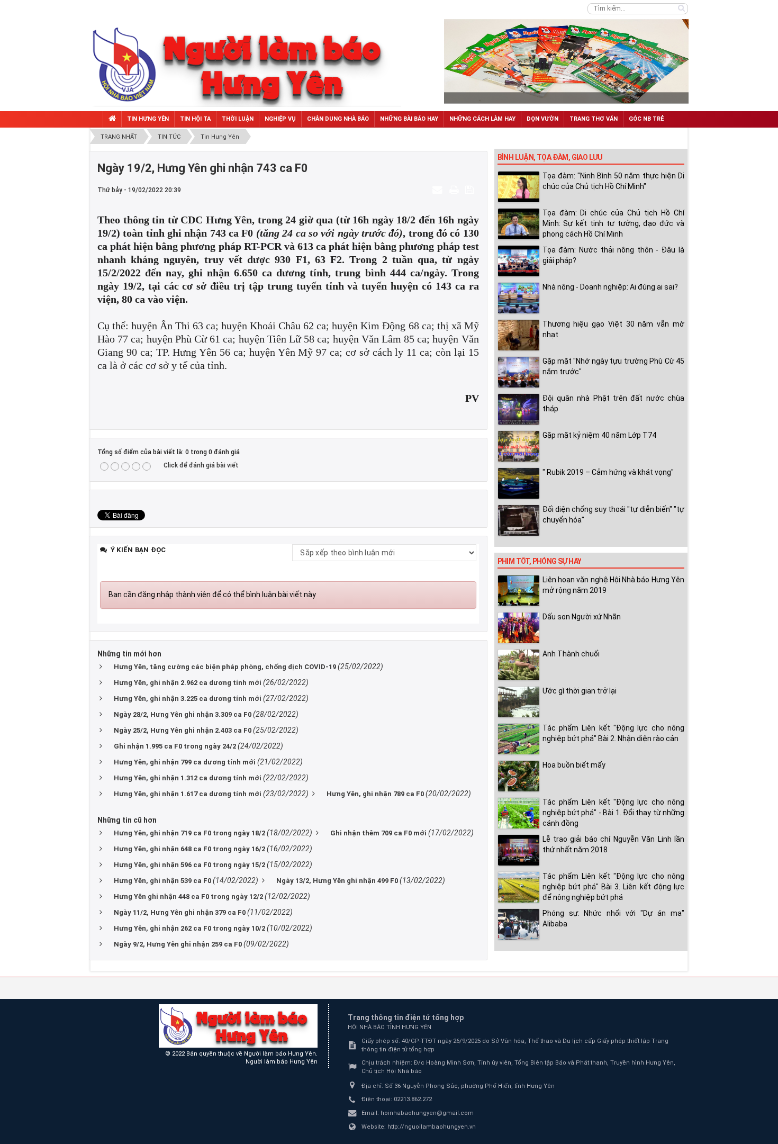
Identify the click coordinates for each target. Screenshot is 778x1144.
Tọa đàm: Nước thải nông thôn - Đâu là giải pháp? (613, 255)
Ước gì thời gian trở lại (579, 691)
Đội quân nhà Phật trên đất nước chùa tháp (613, 403)
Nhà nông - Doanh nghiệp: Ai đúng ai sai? (610, 287)
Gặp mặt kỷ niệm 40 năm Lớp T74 (599, 435)
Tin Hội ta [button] (195, 118)
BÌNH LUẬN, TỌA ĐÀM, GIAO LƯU (550, 157)
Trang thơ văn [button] (593, 118)
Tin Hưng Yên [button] (148, 118)
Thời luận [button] (238, 118)
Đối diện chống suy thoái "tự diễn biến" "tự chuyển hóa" (613, 514)
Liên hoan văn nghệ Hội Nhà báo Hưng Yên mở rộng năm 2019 (613, 584)
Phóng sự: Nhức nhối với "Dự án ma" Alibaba (613, 918)
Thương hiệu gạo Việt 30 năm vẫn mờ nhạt (613, 329)
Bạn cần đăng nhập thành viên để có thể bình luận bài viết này (212, 594)
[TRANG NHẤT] (112, 119)
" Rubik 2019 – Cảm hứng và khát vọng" (608, 472)
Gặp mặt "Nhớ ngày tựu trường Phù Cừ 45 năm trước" (613, 366)
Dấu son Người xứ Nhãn (581, 616)
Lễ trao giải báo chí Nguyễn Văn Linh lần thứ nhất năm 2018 (613, 844)
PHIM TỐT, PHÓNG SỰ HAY (539, 561)
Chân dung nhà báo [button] (338, 118)
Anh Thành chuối (571, 654)
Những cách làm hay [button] (482, 118)
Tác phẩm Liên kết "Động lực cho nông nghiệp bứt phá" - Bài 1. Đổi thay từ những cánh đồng (613, 812)
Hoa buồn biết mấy (573, 765)
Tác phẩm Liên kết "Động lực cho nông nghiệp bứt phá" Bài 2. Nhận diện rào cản (613, 733)
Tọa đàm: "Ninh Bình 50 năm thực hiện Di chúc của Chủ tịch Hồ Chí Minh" (613, 181)
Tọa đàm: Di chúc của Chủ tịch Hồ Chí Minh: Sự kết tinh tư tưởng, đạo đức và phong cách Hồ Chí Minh (613, 223)
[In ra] (455, 189)
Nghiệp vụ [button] (280, 118)
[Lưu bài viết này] (470, 189)
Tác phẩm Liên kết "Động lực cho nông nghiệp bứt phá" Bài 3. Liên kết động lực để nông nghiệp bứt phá (613, 887)
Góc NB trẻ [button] (646, 118)
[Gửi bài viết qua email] (438, 189)
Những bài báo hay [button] (409, 118)
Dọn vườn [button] (542, 118)
